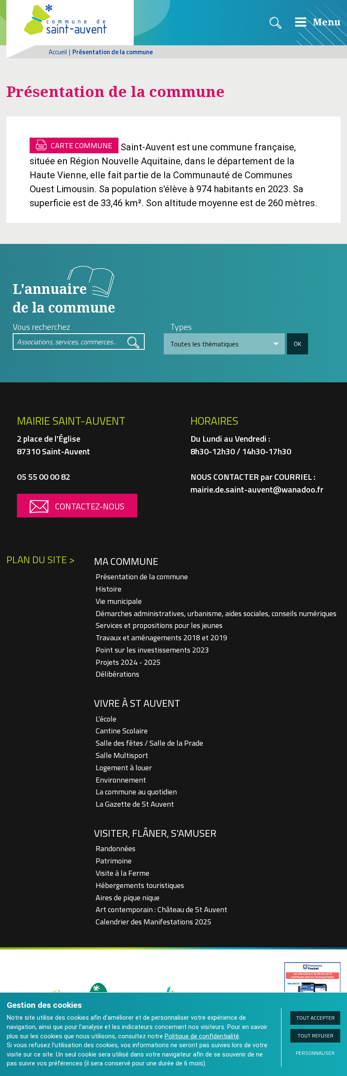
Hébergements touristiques (140, 885)
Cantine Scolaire (122, 730)
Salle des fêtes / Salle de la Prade (149, 743)
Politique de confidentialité (202, 1036)
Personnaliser (315, 1053)
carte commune (81, 145)
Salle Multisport (122, 755)
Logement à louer (124, 767)
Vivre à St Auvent (137, 703)
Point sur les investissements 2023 (152, 650)
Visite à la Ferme (122, 873)
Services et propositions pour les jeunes (159, 625)
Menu (325, 21)
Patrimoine (114, 860)
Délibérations (117, 674)
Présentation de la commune (142, 576)
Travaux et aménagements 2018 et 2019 (161, 637)
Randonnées (115, 848)
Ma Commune (126, 561)
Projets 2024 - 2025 (128, 662)
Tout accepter (315, 1018)
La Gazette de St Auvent (135, 804)
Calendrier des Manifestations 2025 (154, 921)
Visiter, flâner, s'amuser (155, 833)
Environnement (121, 780)
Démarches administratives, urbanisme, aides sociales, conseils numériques (216, 613)
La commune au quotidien (136, 791)
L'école (106, 719)
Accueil (58, 52)
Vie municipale (119, 601)
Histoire (108, 589)
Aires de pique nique (128, 897)
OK (297, 343)
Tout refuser (315, 1036)
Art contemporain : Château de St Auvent (161, 909)
